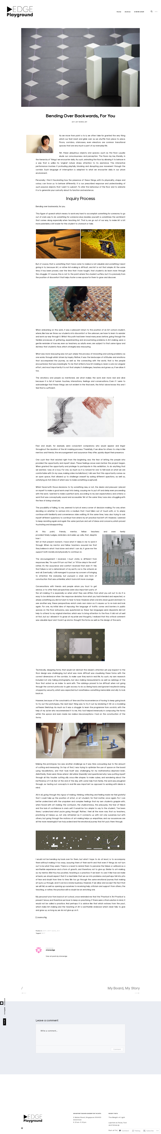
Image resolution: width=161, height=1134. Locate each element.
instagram (4, 1011)
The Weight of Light (117, 1117)
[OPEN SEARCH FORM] (152, 11)
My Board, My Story (124, 988)
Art (86, 122)
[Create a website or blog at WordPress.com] (22, 1128)
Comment (117, 1049)
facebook (4, 1001)
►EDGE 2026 (139, 12)
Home (119, 12)
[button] (58, 244)
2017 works (80, 122)
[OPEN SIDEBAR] (156, 11)
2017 (73, 122)
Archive (128, 12)
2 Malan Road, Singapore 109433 (87, 1117)
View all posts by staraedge (56, 956)
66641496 (77, 1120)
